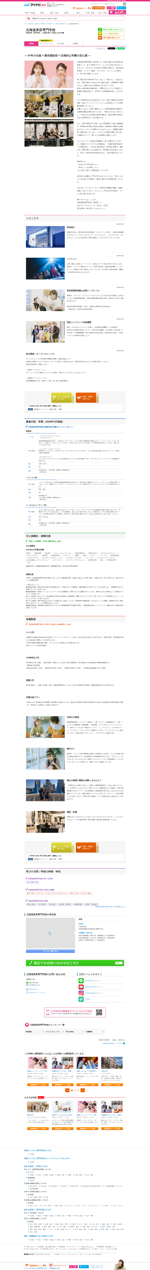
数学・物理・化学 (49, 1227)
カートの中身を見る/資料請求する (35, 1268)
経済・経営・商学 (62, 1224)
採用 (81, 1254)
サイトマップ (73, 1247)
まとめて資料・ (120, 12)
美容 (46, 1197)
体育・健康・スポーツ (64, 1229)
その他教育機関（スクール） (114, 1186)
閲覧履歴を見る (54, 1268)
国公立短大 (54, 1186)
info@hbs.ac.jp (34, 985)
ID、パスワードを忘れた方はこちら (97, 1266)
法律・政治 (48, 1224)
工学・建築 (62, 1227)
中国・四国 (90, 13)
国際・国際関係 (35, 1227)
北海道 (66, 13)
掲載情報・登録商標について (107, 1247)
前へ (67, 1090)
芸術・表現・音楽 (118, 1229)
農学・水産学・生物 (108, 1227)
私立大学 (44, 1186)
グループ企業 (87, 1254)
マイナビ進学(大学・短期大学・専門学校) (35, 23)
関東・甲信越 (30, 13)
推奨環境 (62, 1247)
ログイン (122, 8)
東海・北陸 (54, 13)
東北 (78, 13)
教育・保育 (104, 1229)
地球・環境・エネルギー (90, 1227)
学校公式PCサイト (34, 989)
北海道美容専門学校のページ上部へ (112, 1043)
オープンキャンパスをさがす (67, 1249)
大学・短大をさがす (32, 1249)
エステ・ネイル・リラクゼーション (87, 1205)
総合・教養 (33, 1232)
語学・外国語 (117, 1224)
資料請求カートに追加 (38, 1085)
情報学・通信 (74, 1227)
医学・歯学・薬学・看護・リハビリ (41, 1229)
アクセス (63, 1254)
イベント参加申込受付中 (111, 33)
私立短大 (64, 1186)
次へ (83, 1090)
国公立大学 (33, 1186)
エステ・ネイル (118, 1205)
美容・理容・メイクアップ (63, 1205)
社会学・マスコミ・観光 (79, 1224)
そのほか (106, 1205)
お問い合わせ (30, 1247)
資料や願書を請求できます (111, 38)
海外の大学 (74, 1186)
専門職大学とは (85, 1249)
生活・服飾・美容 (35, 1197)
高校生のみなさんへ (87, 1247)
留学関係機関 (34, 1189)
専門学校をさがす (48, 1249)
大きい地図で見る (52, 951)
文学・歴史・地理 (35, 1224)
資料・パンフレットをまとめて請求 (105, 1249)
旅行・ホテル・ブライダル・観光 (40, 1205)
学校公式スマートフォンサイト (37, 992)
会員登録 (112, 8)
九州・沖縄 (102, 13)
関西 (42, 13)
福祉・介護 (105, 1224)
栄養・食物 (93, 1229)
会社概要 (57, 1254)
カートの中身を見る (98, 8)
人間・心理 (94, 1224)
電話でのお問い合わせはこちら (113, 29)
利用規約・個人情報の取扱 (46, 1247)
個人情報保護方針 (97, 1254)
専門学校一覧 (50, 23)
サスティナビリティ (73, 1254)
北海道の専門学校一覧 (61, 23)
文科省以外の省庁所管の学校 (91, 1186)
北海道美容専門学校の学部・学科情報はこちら (111, 906)
